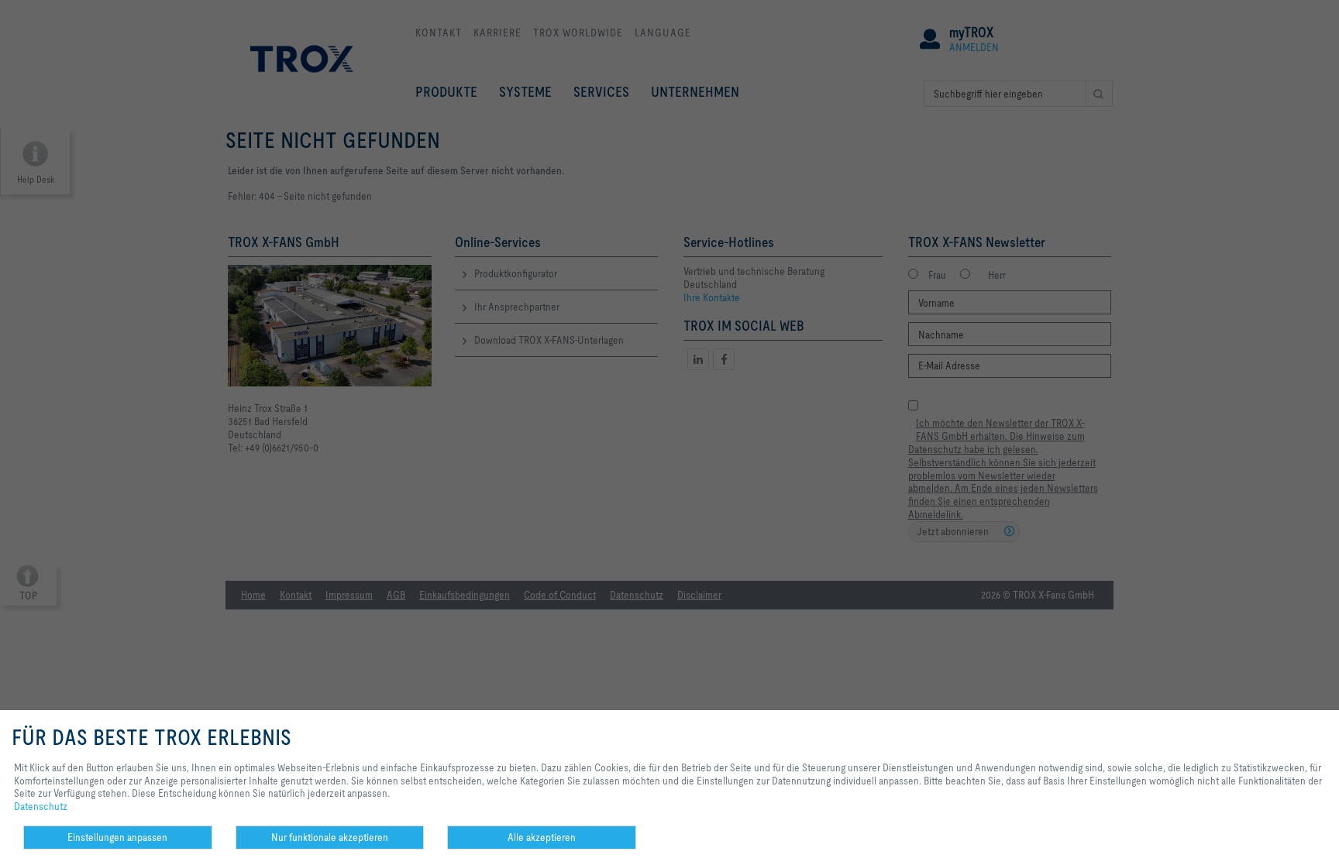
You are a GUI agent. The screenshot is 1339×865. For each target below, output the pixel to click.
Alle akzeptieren (542, 837)
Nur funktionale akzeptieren (329, 837)
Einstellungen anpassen (117, 837)
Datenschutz (40, 806)
